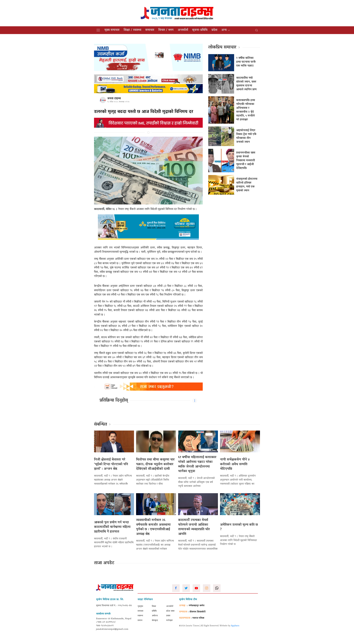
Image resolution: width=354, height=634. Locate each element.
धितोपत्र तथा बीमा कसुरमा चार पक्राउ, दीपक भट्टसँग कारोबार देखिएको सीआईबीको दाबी (155, 464)
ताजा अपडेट (104, 563)
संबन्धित (100, 424)
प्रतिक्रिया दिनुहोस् (114, 400)
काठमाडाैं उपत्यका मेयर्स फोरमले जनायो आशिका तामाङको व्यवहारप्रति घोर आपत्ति (194, 527)
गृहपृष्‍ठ (140, 606)
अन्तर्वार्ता (183, 30)
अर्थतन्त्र (155, 616)
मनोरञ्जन (169, 620)
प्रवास (168, 616)
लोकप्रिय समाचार (222, 47)
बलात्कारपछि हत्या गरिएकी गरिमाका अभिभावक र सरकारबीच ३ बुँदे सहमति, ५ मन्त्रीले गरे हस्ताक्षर (245, 110)
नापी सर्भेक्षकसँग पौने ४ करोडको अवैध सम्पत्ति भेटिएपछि (235, 464)
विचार (154, 606)
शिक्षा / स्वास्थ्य (132, 30)
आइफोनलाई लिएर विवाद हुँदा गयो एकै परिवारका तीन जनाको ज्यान (246, 136)
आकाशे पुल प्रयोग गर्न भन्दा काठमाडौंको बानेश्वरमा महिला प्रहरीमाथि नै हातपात (112, 527)
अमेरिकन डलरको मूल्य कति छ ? (239, 527)
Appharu (235, 626)
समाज (140, 620)
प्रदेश (214, 30)
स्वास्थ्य (140, 616)
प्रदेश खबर (170, 611)
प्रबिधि (154, 611)
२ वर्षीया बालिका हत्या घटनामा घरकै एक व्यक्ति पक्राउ (246, 61)
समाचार (149, 30)
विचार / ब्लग (166, 30)
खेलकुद (155, 620)
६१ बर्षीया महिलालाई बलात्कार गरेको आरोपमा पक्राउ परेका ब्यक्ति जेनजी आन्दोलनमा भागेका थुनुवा (197, 464)
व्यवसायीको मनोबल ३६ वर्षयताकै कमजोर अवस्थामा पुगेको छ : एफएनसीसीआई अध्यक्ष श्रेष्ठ (153, 527)
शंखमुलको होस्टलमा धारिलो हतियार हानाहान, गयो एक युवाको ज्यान (246, 184)
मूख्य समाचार (111, 30)
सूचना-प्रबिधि (199, 30)
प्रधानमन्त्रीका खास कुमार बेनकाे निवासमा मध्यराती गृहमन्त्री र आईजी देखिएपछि (245, 160)
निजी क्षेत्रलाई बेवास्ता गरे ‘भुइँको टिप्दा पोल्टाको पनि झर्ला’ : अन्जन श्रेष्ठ (111, 464)
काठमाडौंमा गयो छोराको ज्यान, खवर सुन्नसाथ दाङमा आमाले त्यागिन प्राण (246, 83)
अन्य (224, 30)
